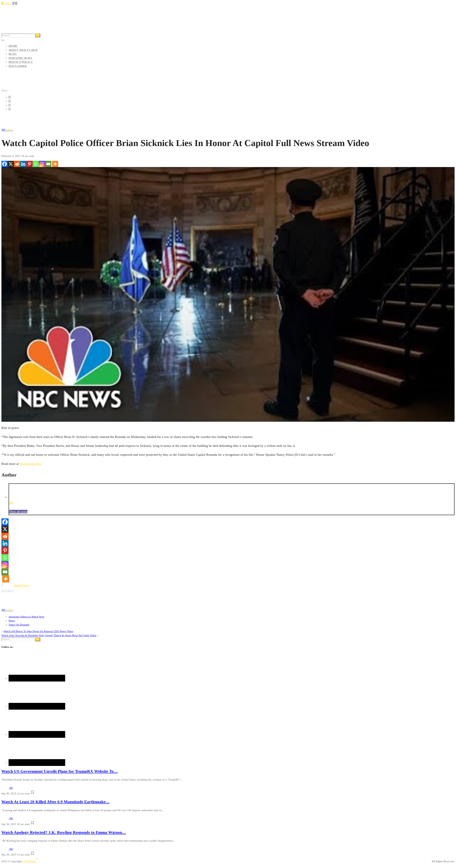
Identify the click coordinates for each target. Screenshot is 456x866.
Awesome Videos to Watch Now (26, 616)
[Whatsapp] (36, 164)
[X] (11, 164)
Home (13, 46)
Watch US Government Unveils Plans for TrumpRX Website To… (59, 771)
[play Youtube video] (228, 294)
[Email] (48, 164)
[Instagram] (42, 164)
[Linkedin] (23, 164)
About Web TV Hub (23, 50)
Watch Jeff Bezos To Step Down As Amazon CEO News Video (38, 631)
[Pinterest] (29, 164)
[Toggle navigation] (2, 40)
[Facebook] (4, 164)
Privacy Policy (21, 62)
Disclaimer (18, 66)
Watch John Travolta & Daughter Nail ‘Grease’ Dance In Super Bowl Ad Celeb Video (48, 635)
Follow (7, 3)
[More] (55, 164)
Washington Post (30, 463)
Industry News (20, 58)
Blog (13, 54)
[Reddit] (17, 164)
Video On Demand (19, 624)
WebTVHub (29, 861)
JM (7, 129)
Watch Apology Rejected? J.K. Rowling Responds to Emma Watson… (63, 832)
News (12, 620)
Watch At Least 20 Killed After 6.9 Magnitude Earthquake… (55, 802)
